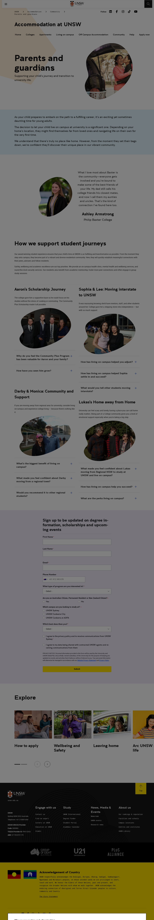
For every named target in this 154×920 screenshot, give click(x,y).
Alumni (38, 831)
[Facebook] (117, 11)
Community (55, 11)
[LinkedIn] (110, 11)
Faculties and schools (129, 818)
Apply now (144, 34)
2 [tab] (24, 764)
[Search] (148, 4)
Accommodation (34, 11)
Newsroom (95, 816)
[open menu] (6, 4)
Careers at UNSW (42, 823)
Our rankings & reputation (131, 814)
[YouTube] (135, 11)
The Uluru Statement (48, 896)
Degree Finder (69, 818)
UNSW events (96, 820)
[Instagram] (123, 11)
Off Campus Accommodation (93, 34)
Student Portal (70, 823)
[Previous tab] (37, 764)
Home (18, 34)
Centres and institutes (129, 827)
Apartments (45, 34)
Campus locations (126, 823)
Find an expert (42, 818)
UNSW (16, 11)
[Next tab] (47, 764)
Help (131, 34)
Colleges (30, 34)
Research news (97, 824)
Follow (103, 12)
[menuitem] (18, 34)
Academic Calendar (71, 827)
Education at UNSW (43, 827)
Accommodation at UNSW (47, 24)
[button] (140, 788)
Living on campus (65, 34)
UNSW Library (124, 831)
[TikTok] (129, 11)
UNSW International (71, 814)
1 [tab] (17, 764)
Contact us (40, 814)
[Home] (77, 4)
